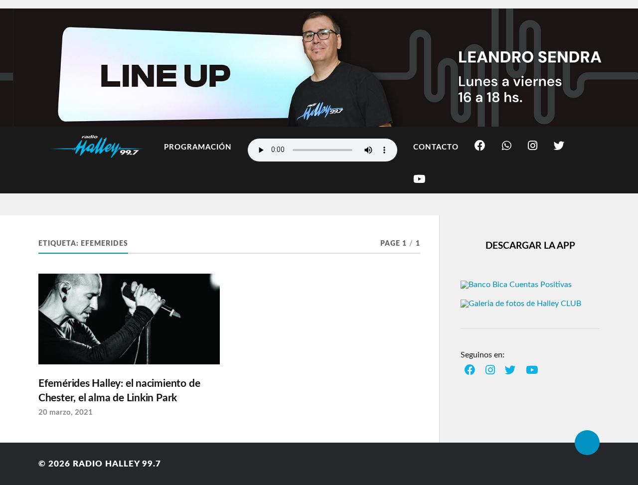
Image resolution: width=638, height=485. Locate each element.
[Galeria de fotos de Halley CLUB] (521, 304)
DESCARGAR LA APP (530, 246)
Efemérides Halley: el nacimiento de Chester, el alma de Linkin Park (119, 390)
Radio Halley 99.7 (117, 464)
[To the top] (587, 442)
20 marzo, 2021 (65, 412)
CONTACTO (436, 147)
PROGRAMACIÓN (198, 147)
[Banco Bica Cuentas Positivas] (516, 285)
